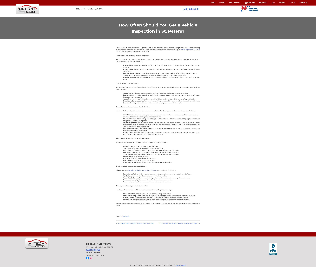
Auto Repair (125, 216)
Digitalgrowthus (181, 265)
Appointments (249, 3)
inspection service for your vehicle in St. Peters (142, 170)
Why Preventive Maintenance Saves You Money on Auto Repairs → (179, 223)
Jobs (273, 3)
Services (222, 3)
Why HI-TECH (263, 3)
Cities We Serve (234, 3)
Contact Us (303, 3)
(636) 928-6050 (191, 8)
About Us (292, 3)
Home (213, 3)
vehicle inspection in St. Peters (190, 50)
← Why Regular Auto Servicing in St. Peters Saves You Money (135, 223)
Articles (282, 3)
